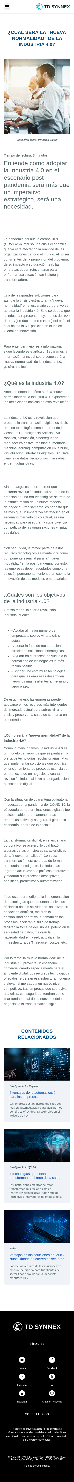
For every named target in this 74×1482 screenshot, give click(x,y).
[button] (7, 6)
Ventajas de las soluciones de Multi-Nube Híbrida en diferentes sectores (36, 1257)
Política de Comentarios (37, 1465)
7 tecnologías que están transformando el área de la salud (34, 1176)
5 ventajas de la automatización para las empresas (33, 1095)
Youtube (21, 1368)
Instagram (22, 1401)
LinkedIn (22, 1385)
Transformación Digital (43, 139)
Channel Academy (52, 1401)
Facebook (52, 1368)
